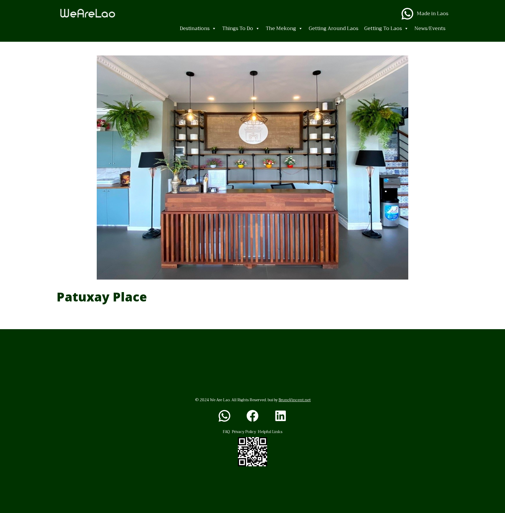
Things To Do (237, 28)
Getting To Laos (383, 28)
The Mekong (281, 28)
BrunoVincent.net (295, 400)
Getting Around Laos (333, 28)
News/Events (429, 28)
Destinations (195, 28)
